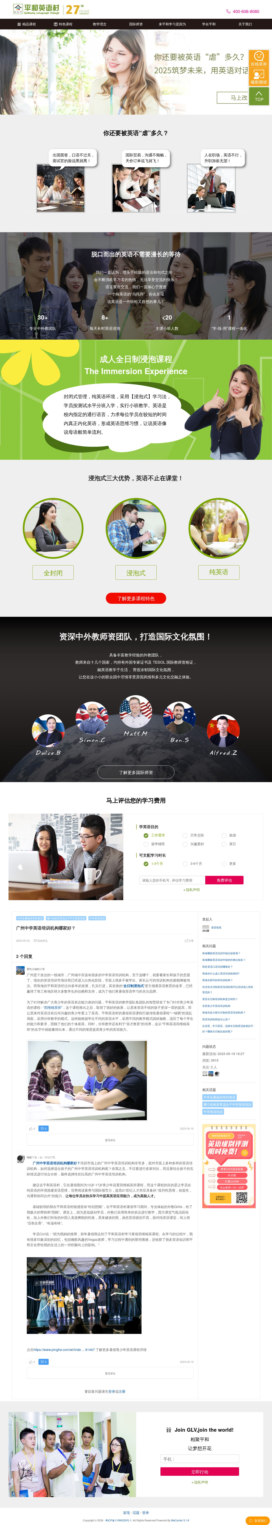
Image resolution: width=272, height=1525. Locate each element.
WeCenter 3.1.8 (180, 1520)
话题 (136, 1512)
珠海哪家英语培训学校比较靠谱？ (221, 953)
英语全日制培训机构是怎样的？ (220, 999)
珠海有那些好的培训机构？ (217, 980)
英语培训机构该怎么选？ (216, 1019)
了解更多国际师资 (136, 772)
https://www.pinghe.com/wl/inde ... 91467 (64, 1349)
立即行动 (199, 1472)
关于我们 (245, 24)
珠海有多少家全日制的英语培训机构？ (224, 1012)
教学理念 (99, 24)
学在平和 (209, 24)
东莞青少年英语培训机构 (216, 1006)
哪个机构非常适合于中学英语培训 (66, 918)
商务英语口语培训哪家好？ (217, 966)
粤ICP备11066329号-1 (118, 1520)
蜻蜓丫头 (32, 1157)
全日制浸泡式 (133, 985)
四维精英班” (53, 1007)
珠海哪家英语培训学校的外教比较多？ (224, 959)
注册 (122, 1391)
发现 (126, 1512)
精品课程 (29, 24)
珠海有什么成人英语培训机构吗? (220, 973)
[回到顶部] (259, 96)
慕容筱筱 (216, 927)
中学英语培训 (97, 918)
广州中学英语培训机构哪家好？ (56, 1162)
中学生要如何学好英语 (30, 918)
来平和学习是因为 (172, 24)
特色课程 (65, 24)
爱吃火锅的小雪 (36, 969)
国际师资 (136, 24)
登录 (111, 1391)
